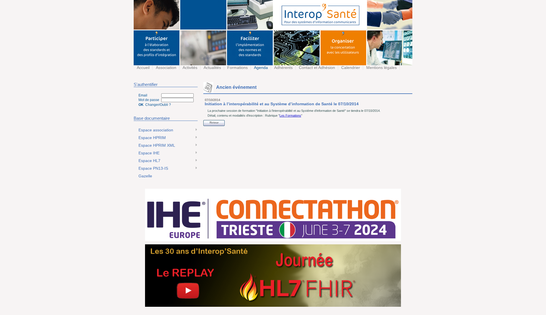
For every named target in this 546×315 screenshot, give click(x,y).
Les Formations (290, 115)
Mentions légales (381, 67)
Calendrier (350, 67)
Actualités (211, 67)
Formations (237, 67)
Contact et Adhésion (316, 67)
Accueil (143, 67)
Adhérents (283, 67)
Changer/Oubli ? (158, 105)
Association (165, 67)
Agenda (260, 67)
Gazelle (144, 176)
